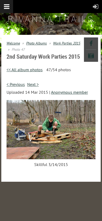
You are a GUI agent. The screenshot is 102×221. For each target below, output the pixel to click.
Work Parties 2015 (66, 43)
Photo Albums (36, 43)
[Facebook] (91, 43)
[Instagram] (91, 56)
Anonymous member (69, 92)
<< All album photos (25, 69)
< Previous (16, 84)
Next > (33, 84)
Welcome (13, 43)
